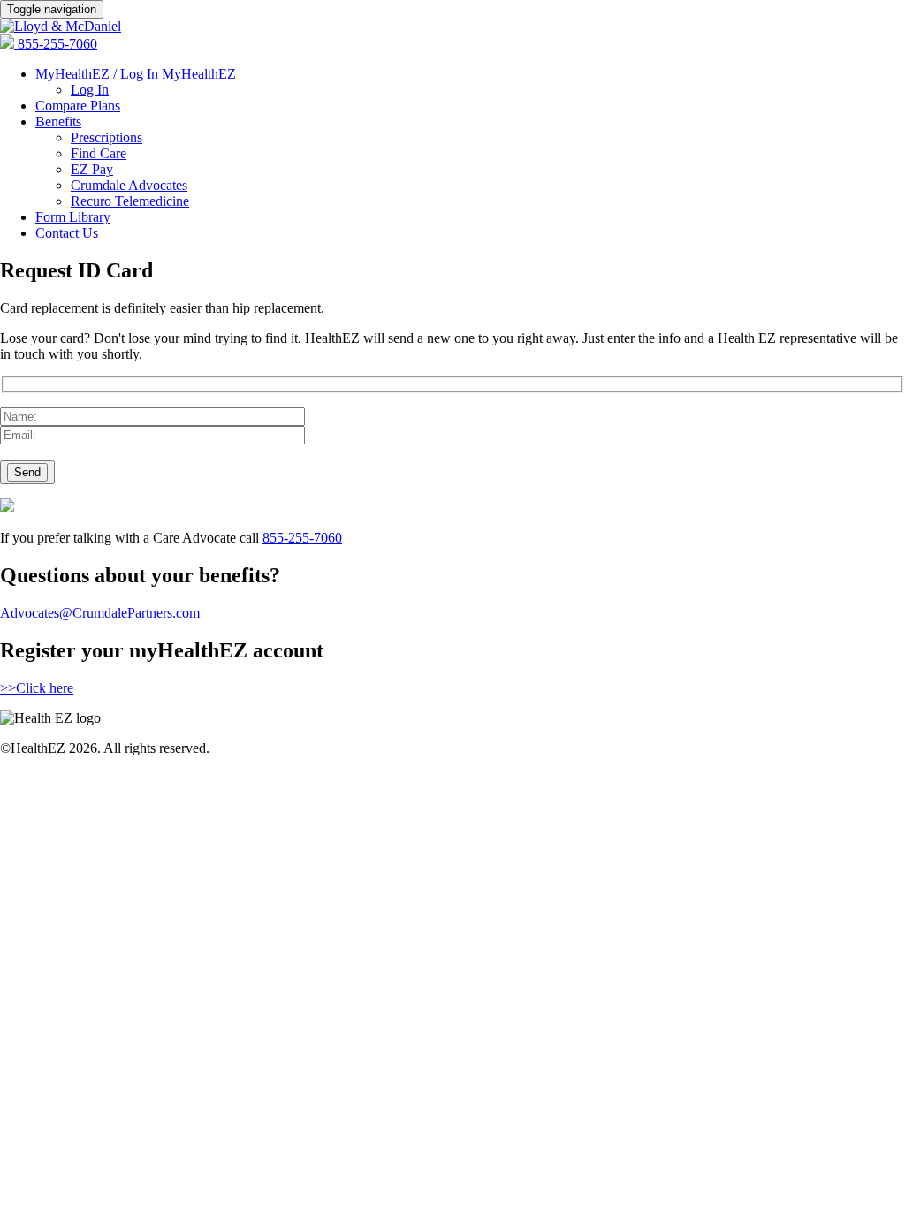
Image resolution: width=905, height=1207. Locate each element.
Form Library (72, 216)
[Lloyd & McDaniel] (60, 26)
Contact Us (66, 232)
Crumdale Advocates (129, 185)
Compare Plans (77, 105)
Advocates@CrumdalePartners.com (100, 612)
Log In (90, 89)
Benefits (58, 121)
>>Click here (36, 687)
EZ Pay (92, 169)
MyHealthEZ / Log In (96, 73)
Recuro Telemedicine (130, 201)
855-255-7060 (57, 43)
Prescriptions (106, 137)
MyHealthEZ (199, 73)
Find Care (98, 153)
